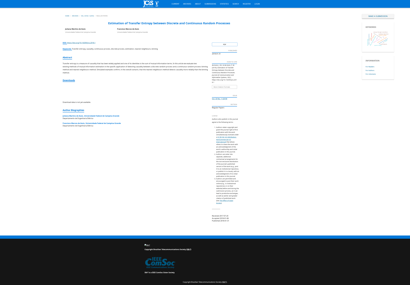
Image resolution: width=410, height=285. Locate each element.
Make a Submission (377, 16)
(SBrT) (224, 282)
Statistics (224, 4)
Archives (187, 4)
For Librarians (371, 74)
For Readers (370, 67)
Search (236, 4)
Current (175, 4)
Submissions (210, 4)
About (198, 4)
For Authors (370, 70)
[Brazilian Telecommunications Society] (147, 245)
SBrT (189, 249)
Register (247, 4)
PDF (224, 44)
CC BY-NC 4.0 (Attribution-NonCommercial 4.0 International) (226, 139)
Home (67, 16)
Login (257, 4)
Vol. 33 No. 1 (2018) (87, 16)
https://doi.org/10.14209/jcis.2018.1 (81, 43)
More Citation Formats (222, 87)
